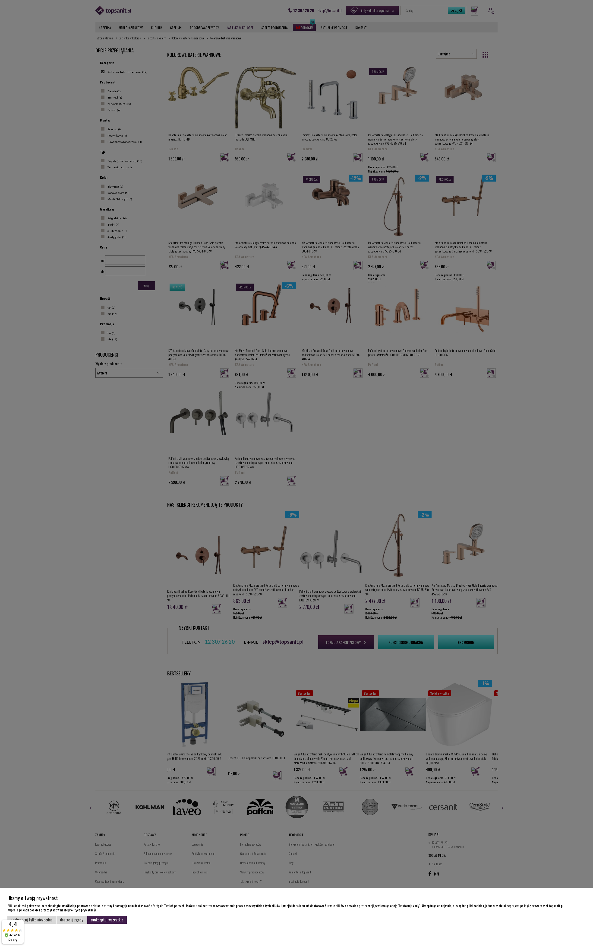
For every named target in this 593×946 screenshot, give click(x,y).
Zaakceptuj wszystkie (107, 920)
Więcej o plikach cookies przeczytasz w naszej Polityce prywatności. (52, 909)
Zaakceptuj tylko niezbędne (32, 920)
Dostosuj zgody (71, 920)
